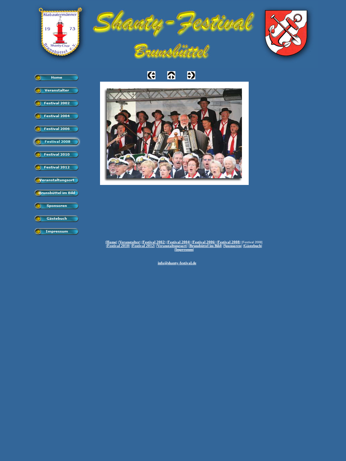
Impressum (184, 249)
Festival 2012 (143, 246)
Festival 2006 (204, 242)
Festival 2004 (179, 242)
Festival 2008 (229, 242)
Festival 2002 (154, 242)
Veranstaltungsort (172, 246)
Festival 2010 (118, 246)
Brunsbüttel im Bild (205, 246)
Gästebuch (252, 246)
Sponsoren (232, 246)
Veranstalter (129, 242)
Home (111, 242)
